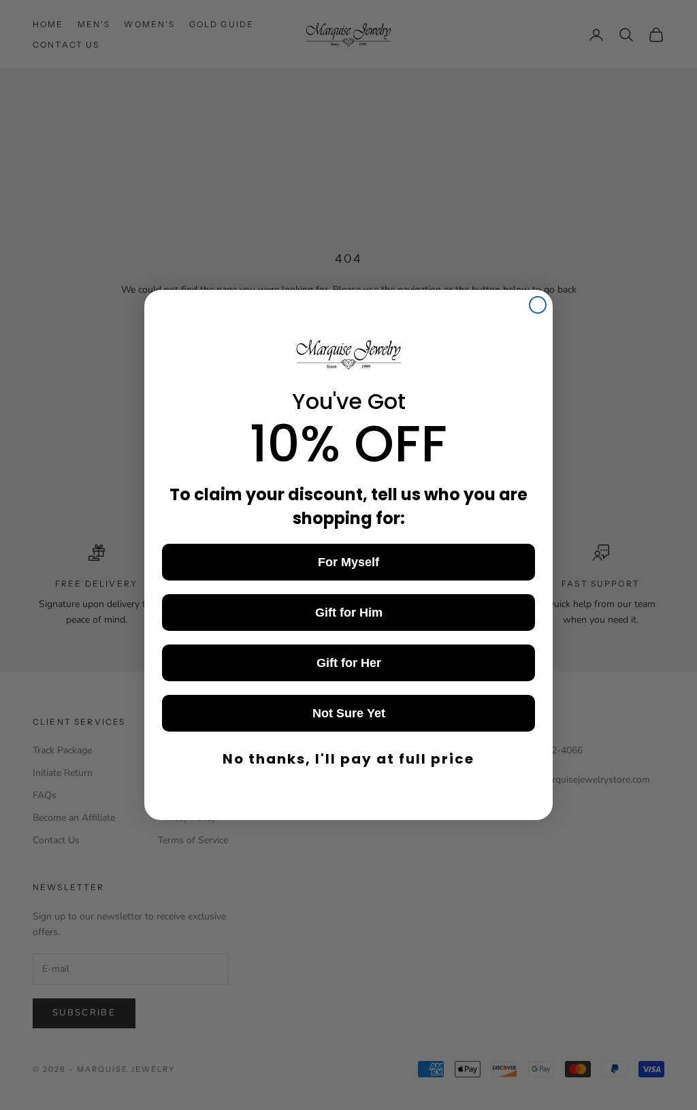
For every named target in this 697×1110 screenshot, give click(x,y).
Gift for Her (349, 663)
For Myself (348, 562)
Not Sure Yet (348, 713)
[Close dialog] (538, 305)
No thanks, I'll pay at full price (348, 758)
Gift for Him (349, 612)
